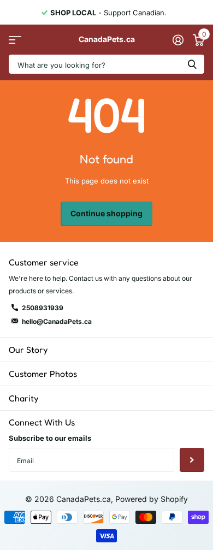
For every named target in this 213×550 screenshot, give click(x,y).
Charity (23, 398)
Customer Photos (43, 373)
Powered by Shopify (151, 499)
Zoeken (192, 64)
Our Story (28, 349)
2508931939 (42, 308)
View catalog (15, 39)
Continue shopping (106, 213)
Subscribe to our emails (50, 438)
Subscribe (192, 460)
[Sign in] (178, 40)
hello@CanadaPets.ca (57, 321)
